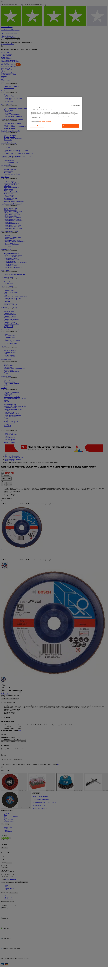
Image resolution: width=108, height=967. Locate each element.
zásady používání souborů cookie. (45, 121)
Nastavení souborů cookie (37, 125)
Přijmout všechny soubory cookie (71, 125)
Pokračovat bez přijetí (75, 105)
